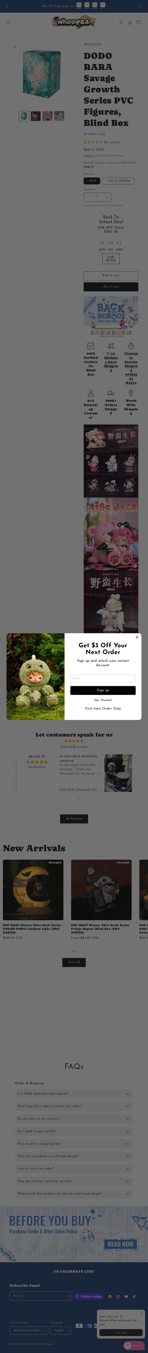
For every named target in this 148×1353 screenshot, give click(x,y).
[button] (137, 637)
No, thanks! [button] (103, 700)
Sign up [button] (103, 690)
